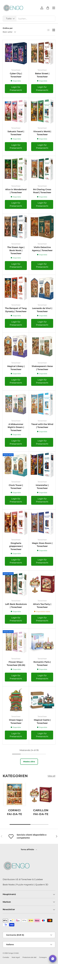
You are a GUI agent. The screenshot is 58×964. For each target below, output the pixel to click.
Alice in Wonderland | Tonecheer (15, 191)
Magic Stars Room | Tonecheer (42, 545)
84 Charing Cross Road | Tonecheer (42, 191)
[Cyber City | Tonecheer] (16, 53)
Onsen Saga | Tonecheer (16, 721)
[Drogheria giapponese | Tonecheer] (16, 523)
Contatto (6, 957)
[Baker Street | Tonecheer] (42, 53)
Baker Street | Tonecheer (42, 75)
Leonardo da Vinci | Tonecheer (42, 310)
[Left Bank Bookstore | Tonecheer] (16, 584)
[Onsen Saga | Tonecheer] (16, 699)
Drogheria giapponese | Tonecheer (16, 546)
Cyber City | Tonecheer (16, 75)
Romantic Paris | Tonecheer (42, 663)
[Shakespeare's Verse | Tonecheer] (42, 346)
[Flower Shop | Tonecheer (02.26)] (16, 642)
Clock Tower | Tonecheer (16, 487)
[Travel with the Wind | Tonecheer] (42, 404)
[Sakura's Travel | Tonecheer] (16, 111)
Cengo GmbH (13, 953)
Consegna (43, 957)
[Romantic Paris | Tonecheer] (42, 642)
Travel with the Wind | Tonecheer (42, 426)
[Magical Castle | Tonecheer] (42, 699)
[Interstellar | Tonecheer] (42, 465)
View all (51, 776)
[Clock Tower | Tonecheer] (16, 465)
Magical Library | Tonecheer (16, 368)
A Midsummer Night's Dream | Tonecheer (16, 427)
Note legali (16, 957)
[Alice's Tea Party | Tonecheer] (42, 584)
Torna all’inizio (28, 849)
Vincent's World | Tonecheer (42, 133)
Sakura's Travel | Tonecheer (16, 133)
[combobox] (29, 18)
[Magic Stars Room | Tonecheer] (42, 523)
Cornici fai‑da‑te (14, 812)
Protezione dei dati (29, 957)
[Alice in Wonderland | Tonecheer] (16, 169)
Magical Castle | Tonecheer (42, 721)
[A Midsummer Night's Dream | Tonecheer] (16, 404)
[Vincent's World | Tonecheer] (42, 111)
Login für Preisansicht (16, 88)
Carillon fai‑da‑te (40, 812)
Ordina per (8, 28)
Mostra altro (29, 761)
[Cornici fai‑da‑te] (14, 794)
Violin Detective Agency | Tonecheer (42, 249)
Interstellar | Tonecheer (42, 487)
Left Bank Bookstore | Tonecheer (16, 606)
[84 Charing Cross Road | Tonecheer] (42, 169)
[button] (53, 959)
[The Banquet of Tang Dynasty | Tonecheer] (16, 288)
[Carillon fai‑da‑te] (40, 794)
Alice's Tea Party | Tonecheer (42, 606)
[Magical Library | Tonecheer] (16, 346)
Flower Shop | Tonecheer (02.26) (16, 663)
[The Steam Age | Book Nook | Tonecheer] (16, 227)
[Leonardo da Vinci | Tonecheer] (42, 288)
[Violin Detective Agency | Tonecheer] (42, 227)
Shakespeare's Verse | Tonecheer (42, 368)
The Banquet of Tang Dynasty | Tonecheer (16, 310)
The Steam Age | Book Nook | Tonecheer (15, 250)
